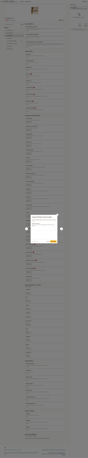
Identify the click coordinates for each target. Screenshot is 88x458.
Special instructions (36, 223)
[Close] (57, 215)
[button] (26, 230)
